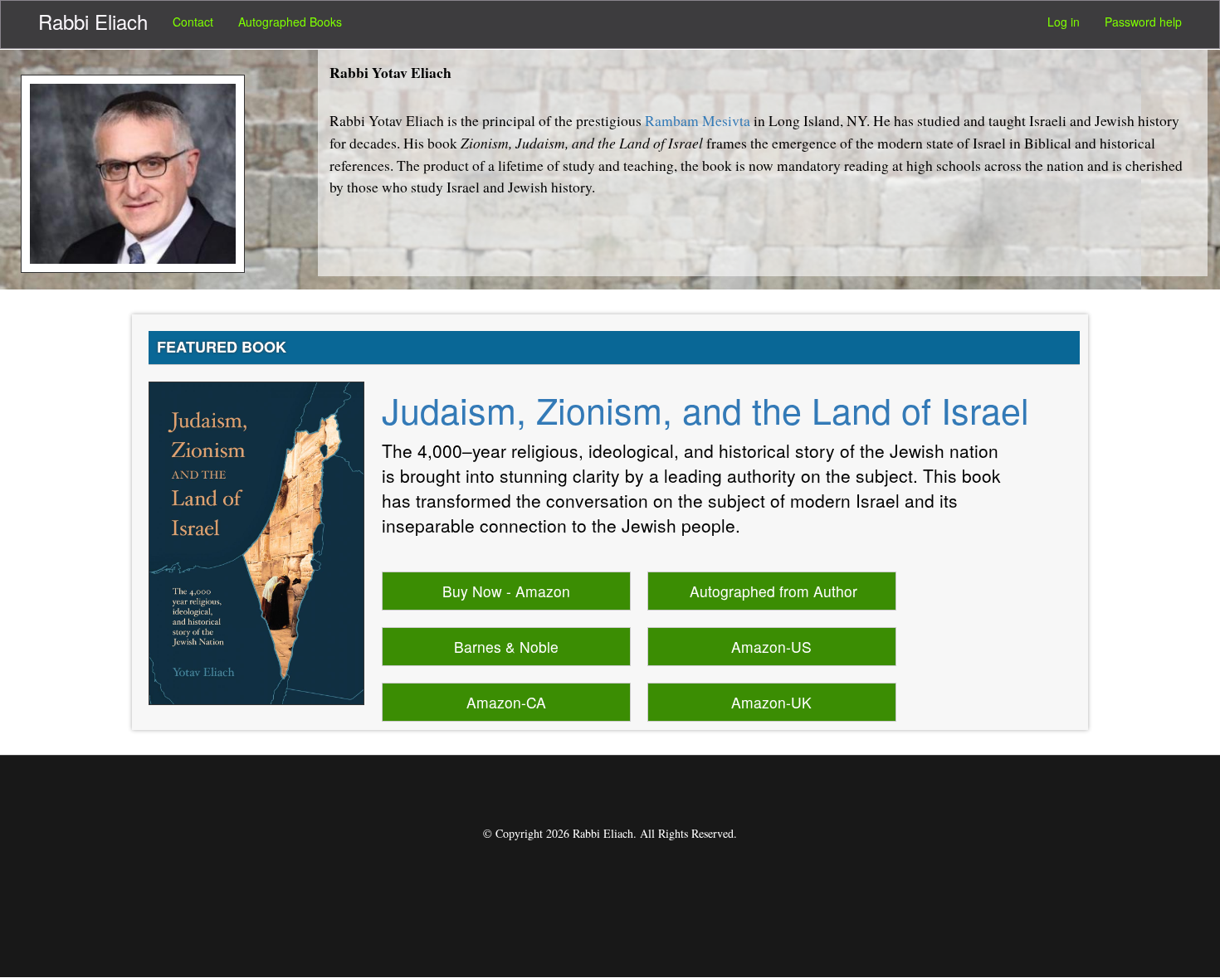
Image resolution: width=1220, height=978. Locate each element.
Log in (1063, 21)
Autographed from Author (773, 591)
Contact (193, 21)
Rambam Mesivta (697, 120)
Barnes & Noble (506, 646)
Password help (1143, 21)
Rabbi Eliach (93, 21)
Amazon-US (771, 646)
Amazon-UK (771, 702)
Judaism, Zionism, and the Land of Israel (705, 409)
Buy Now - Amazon (506, 591)
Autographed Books (290, 21)
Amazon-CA (506, 702)
